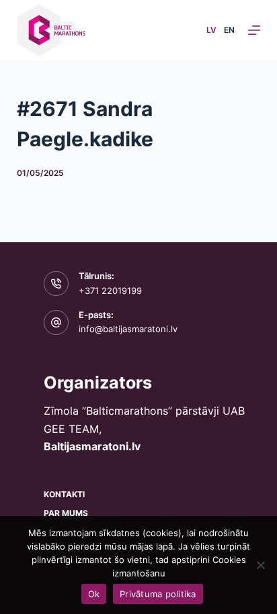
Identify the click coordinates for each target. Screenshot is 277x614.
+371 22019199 (110, 290)
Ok (94, 594)
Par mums (66, 513)
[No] (260, 565)
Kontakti (64, 494)
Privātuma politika (158, 594)
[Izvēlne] (254, 30)
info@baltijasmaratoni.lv (128, 328)
